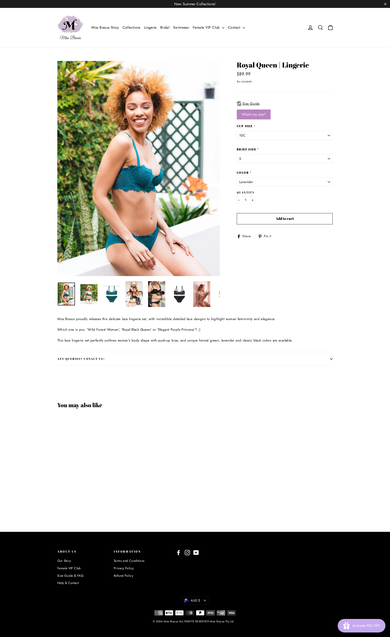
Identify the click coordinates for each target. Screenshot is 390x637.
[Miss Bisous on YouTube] (196, 553)
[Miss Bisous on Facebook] (178, 553)
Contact (234, 27)
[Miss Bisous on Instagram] (187, 553)
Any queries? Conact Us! (81, 358)
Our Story (64, 560)
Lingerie (150, 27)
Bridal (164, 27)
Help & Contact (68, 583)
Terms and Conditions (129, 560)
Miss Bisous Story (105, 27)
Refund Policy (123, 575)
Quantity (246, 192)
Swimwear (181, 27)
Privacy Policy (124, 568)
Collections (131, 27)
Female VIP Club (207, 27)
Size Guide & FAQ (70, 575)
